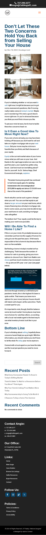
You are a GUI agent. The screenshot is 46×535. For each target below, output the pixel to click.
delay (20, 341)
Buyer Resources (11, 478)
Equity (7, 156)
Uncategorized (24, 50)
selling (25, 332)
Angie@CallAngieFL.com (14, 433)
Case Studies (10, 468)
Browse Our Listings (12, 471)
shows (7, 260)
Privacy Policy (10, 511)
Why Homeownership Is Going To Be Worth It (22, 394)
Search (37, 363)
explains (26, 173)
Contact (8, 482)
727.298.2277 (23, 3)
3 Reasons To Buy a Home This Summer (20, 398)
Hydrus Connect (27, 531)
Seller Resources (12, 475)
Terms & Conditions (12, 508)
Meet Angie (10, 464)
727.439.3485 (11, 430)
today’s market (27, 111)
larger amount (16, 203)
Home (8, 461)
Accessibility (10, 515)
